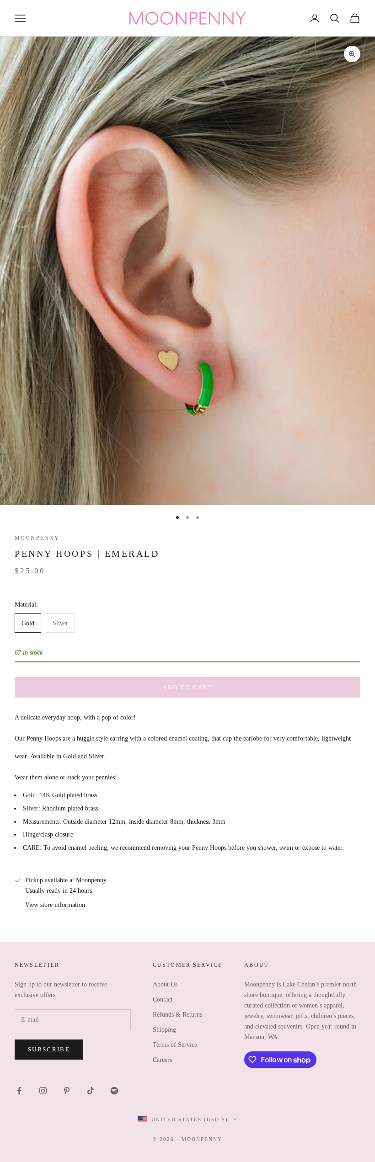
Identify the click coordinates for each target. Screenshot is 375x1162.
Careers (162, 1059)
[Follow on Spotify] (114, 1090)
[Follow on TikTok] (90, 1090)
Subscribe (49, 1049)
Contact (162, 999)
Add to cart (187, 687)
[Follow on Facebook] (19, 1090)
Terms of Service (175, 1044)
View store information (55, 904)
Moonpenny (37, 538)
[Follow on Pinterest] (66, 1090)
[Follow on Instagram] (43, 1090)
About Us (165, 984)
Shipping (164, 1029)
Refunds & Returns (177, 1014)
